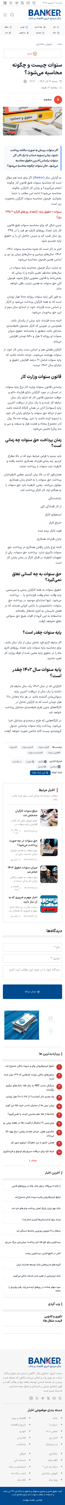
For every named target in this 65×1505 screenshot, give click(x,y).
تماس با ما (52, 1431)
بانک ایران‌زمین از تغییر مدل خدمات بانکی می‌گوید (37, 1276)
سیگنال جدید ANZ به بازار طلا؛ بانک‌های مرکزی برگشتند (30, 1088)
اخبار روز (53, 1438)
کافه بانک (53, 1460)
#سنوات (13, 747)
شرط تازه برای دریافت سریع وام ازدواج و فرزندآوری (28, 1151)
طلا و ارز (21, 1438)
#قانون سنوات (54, 752)
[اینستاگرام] (5, 3)
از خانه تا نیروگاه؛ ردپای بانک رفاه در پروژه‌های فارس (36, 1186)
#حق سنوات (27, 747)
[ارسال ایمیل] (28, 3)
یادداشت (21, 1444)
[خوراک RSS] (11, 3)
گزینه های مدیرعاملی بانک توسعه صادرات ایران (38, 1264)
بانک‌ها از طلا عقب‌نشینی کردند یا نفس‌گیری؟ (31, 1114)
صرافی (22, 1454)
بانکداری (53, 1454)
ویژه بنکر (53, 1480)
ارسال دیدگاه (30, 991)
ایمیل (40, 766)
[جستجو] (12, 15)
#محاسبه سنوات (35, 752)
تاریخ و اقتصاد (18, 1425)
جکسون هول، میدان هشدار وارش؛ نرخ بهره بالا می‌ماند (30, 1134)
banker (48, 100)
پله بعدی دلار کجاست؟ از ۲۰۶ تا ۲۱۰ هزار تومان (30, 1097)
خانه (59, 44)
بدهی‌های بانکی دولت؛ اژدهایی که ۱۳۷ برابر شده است (29, 1077)
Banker (38, 178)
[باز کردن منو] (5, 15)
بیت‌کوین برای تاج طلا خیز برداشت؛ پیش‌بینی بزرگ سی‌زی (33, 1242)
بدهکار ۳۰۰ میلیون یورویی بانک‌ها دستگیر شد (38, 1231)
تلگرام (41, 761)
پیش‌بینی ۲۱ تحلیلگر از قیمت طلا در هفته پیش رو (28, 1123)
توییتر (28, 761)
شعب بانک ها (18, 1473)
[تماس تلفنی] (34, 3)
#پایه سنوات (43, 747)
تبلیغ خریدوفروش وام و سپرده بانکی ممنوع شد (29, 1066)
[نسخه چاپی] (25, 81)
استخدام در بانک (17, 1467)
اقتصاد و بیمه (19, 1418)
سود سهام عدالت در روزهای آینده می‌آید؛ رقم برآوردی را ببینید (35, 1288)
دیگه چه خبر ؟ (50, 1467)
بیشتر (34, 1160)
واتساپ (15, 761)
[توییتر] (22, 3)
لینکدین (53, 766)
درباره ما (53, 1425)
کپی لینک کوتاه (38, 772)
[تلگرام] (16, 3)
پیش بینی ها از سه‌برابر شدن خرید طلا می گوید (29, 1105)
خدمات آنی (20, 1460)
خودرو (23, 1431)
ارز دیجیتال (52, 1444)
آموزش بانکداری (44, 44)
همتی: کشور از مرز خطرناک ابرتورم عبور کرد (32, 1143)
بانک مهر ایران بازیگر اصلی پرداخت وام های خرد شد (36, 1208)
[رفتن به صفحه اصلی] (45, 14)
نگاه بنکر (21, 1480)
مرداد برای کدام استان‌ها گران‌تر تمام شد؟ (41, 1219)
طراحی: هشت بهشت (32, 1500)
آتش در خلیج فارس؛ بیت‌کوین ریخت (43, 1253)
